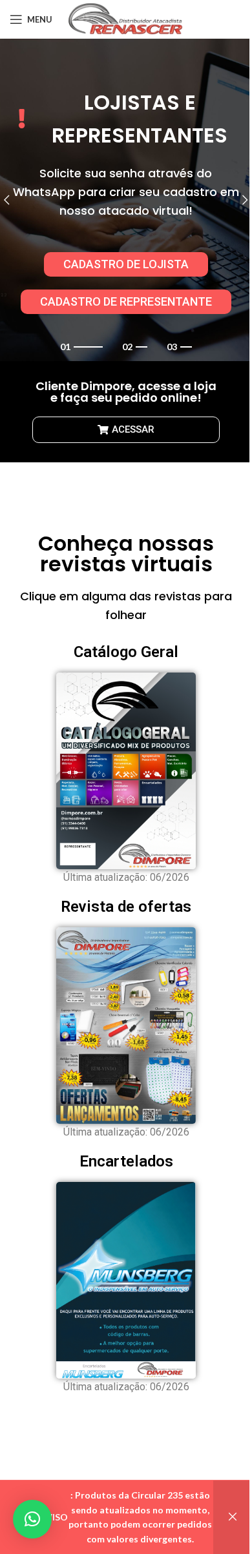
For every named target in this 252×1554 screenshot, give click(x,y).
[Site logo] (126, 18)
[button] (32, 1519)
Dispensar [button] (232, 1517)
